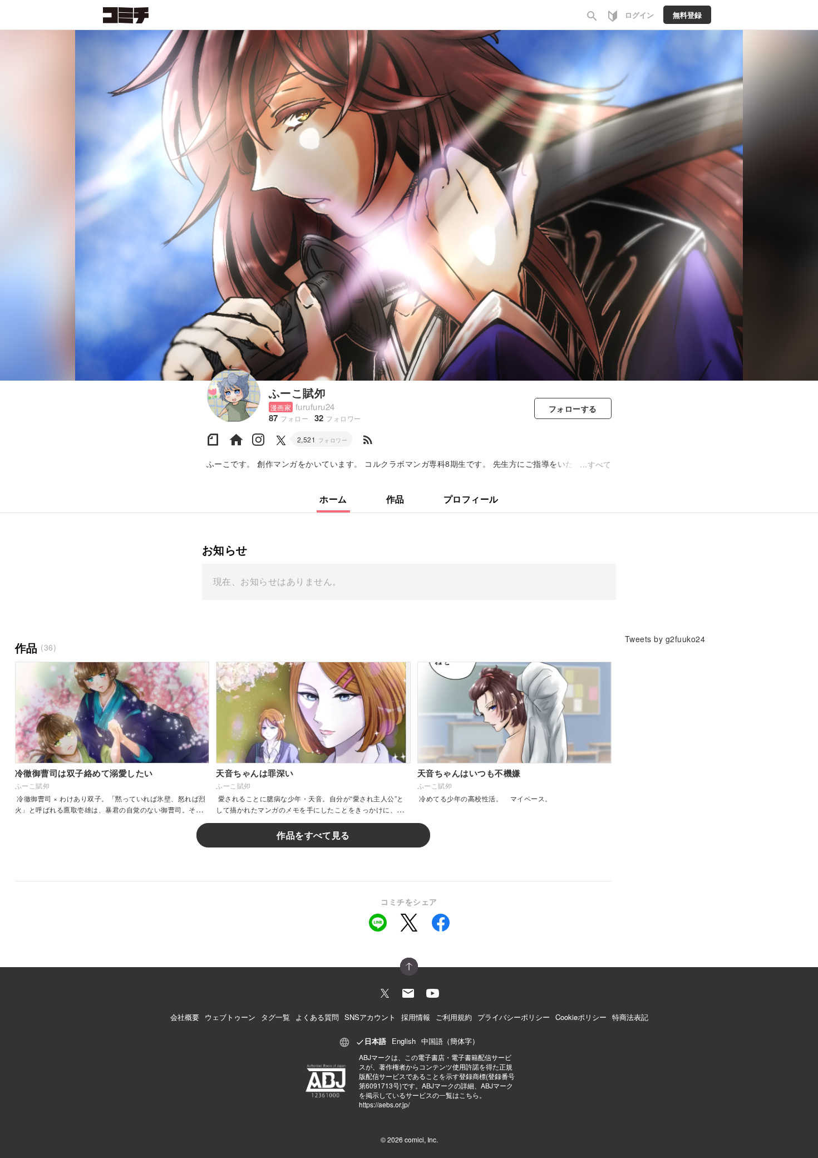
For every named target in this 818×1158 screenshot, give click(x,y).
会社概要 (184, 1017)
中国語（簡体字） (450, 1041)
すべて (600, 464)
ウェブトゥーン (230, 1017)
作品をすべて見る (313, 835)
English (404, 1041)
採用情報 (415, 1017)
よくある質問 (317, 1017)
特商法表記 (630, 1017)
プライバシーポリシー (513, 1017)
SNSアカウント (370, 1017)
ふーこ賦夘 (297, 393)
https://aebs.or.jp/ (384, 1104)
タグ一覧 (275, 1017)
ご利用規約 (454, 1017)
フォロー (573, 408)
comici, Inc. (421, 1139)
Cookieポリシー (581, 1017)
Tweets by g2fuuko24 (665, 638)
